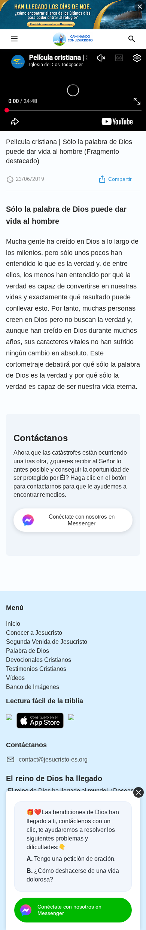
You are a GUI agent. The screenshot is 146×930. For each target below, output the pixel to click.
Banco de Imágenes (32, 687)
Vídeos (15, 678)
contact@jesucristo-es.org (53, 759)
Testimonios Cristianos (36, 669)
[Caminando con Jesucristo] (73, 39)
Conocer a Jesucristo (34, 633)
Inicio (13, 624)
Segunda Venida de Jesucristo (46, 642)
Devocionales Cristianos (38, 660)
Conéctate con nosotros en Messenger (69, 910)
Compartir (120, 179)
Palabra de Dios (27, 651)
